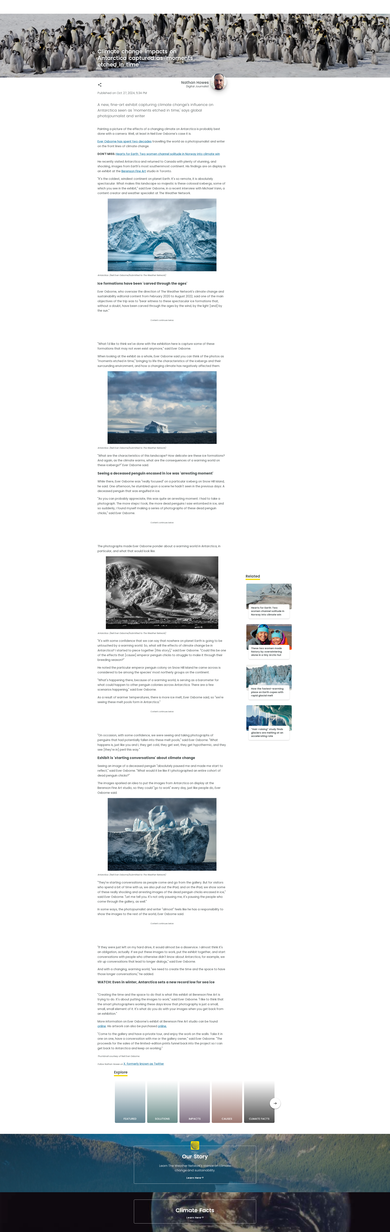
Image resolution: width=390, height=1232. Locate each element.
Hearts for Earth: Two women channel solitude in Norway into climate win (168, 154)
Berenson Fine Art (133, 171)
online (102, 1026)
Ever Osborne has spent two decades (125, 141)
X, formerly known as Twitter (144, 1064)
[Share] (100, 85)
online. (162, 1026)
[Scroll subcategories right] (275, 1103)
